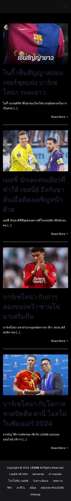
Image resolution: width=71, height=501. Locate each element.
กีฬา (9, 487)
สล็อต (33, 487)
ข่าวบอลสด (55, 474)
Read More (58, 117)
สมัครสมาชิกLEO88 (52, 487)
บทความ (58, 480)
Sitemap (35, 494)
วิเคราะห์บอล (40, 480)
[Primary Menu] (65, 6)
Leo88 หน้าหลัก (18, 474)
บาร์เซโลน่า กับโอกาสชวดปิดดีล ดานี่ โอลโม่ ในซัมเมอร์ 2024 (35, 413)
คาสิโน (21, 487)
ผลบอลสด (38, 474)
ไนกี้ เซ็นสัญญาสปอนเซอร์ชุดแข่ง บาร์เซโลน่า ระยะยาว (33, 82)
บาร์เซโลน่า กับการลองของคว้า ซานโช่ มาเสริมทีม (31, 306)
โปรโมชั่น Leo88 (18, 480)
